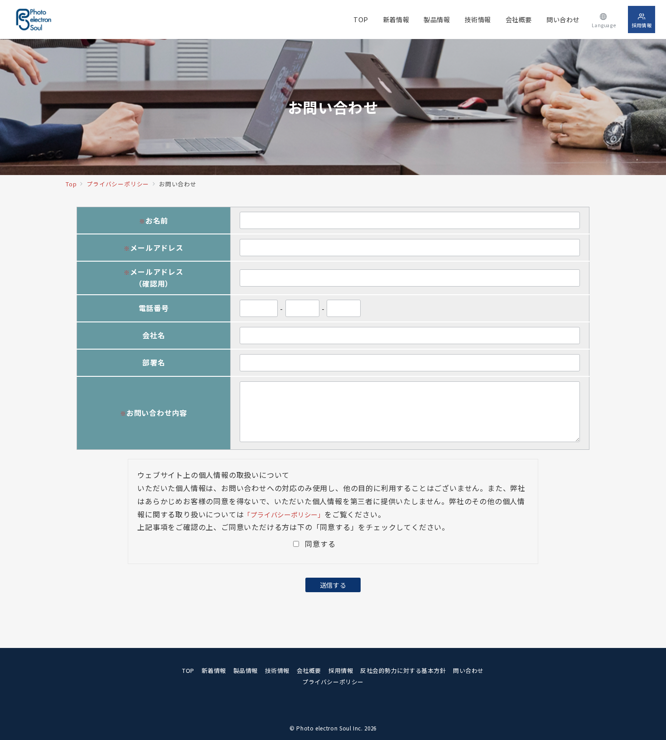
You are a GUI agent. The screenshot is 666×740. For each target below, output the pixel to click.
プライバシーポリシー (332, 681)
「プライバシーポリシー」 (284, 514)
